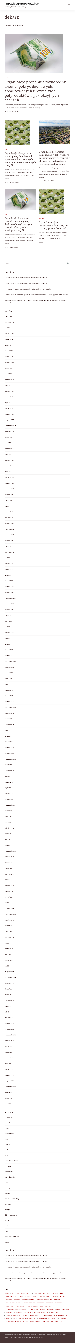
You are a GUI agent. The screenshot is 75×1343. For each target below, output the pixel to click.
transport (8, 1220)
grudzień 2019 (9, 701)
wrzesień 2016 (9, 857)
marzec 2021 (9, 638)
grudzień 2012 (9, 1075)
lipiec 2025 (8, 374)
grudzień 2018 (9, 747)
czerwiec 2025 (9, 379)
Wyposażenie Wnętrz (12, 1237)
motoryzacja (9, 1172)
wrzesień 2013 (9, 1040)
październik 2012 (10, 1086)
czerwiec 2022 (9, 552)
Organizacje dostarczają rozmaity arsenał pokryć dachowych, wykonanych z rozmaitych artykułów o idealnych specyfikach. (19, 224)
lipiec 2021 (8, 615)
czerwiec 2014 (9, 1000)
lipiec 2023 (8, 500)
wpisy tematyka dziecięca (48, 1318)
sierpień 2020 (9, 673)
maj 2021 (8, 627)
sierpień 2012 (9, 1098)
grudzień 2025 (9, 356)
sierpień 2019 (9, 719)
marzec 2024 (9, 466)
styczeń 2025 (9, 408)
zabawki (63, 1318)
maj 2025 (8, 385)
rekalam (65, 1309)
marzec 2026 (9, 339)
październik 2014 (10, 977)
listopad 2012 (9, 1081)
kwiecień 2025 (9, 391)
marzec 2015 (9, 948)
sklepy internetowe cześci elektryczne (37, 1315)
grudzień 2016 (9, 845)
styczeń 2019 (9, 742)
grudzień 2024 (9, 414)
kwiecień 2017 (9, 828)
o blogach (9, 1306)
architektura (9, 1117)
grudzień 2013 (9, 1023)
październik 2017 (10, 805)
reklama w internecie (14, 1312)
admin (7, 111)
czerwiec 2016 (9, 874)
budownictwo (9, 1134)
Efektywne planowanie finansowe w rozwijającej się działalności (26, 277)
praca (7, 1182)
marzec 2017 (9, 834)
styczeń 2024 (9, 477)
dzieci (62, 1296)
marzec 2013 (9, 1058)
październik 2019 (10, 707)
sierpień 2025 (9, 368)
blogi (49, 1293)
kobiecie (9, 1300)
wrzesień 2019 (9, 713)
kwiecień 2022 (9, 563)
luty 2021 (8, 644)
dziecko (7, 1144)
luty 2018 (8, 788)
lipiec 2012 (8, 1104)
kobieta (17, 1300)
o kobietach (20, 1306)
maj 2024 (8, 454)
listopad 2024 (9, 420)
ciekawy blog (44, 1296)
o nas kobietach (32, 1306)
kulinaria (8, 1166)
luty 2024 (8, 471)
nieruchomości (10, 1177)
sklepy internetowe (11, 1215)
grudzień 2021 (9, 586)
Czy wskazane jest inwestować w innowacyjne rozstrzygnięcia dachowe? (53, 225)
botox (35, 1296)
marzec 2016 (9, 891)
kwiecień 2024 (9, 460)
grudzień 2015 (9, 902)
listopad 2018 (9, 753)
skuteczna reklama (61, 1315)
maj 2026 (8, 328)
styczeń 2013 (9, 1069)
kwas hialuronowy (13, 1303)
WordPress (39, 1337)
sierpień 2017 (9, 811)
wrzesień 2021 (9, 604)
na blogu (58, 1303)
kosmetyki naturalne (12, 1161)
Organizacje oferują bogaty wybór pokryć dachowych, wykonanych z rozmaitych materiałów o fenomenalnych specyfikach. (20, 159)
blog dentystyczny (24, 1293)
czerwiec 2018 (9, 770)
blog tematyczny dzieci (14, 1296)
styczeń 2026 (9, 351)
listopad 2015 (9, 908)
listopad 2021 (9, 592)
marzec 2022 (9, 569)
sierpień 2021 (9, 609)
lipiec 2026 (8, 316)
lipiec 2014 (8, 994)
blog (13, 1293)
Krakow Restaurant (44, 1300)
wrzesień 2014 (9, 983)
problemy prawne (53, 1309)
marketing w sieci (28, 1303)
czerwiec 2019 (9, 724)
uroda (7, 1226)
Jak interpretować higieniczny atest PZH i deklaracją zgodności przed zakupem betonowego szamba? (36, 302)
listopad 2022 (9, 523)
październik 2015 (10, 914)
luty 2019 (8, 736)
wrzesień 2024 (9, 431)
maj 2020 (8, 684)
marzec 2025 (9, 397)
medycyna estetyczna (45, 1303)
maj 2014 (8, 1006)
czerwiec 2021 (9, 621)
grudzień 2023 (9, 483)
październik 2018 (10, 759)
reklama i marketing (12, 1199)
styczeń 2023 (9, 517)
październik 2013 (10, 1035)
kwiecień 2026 (9, 333)
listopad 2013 (9, 1029)
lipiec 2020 (8, 678)
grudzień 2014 (9, 966)
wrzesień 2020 (9, 667)
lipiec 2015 (8, 931)
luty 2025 (8, 402)
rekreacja (8, 1204)
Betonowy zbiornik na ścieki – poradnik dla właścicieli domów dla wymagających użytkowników (36, 294)
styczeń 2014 (9, 1017)
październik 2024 (10, 425)
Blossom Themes (19, 1337)
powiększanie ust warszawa (16, 1309)
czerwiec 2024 (9, 448)
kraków (57, 1300)
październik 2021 (10, 598)
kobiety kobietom (28, 1300)
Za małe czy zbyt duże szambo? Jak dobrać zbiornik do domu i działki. (28, 289)
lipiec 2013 (8, 1052)
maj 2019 (8, 730)
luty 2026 (8, 345)
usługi (7, 77)
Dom (6, 1139)
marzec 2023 (9, 512)
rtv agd (7, 1210)
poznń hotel (33, 1309)
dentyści (55, 1296)
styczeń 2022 (9, 581)
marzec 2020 (9, 690)
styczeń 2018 (9, 793)
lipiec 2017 (8, 816)
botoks (27, 1296)
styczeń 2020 (9, 696)
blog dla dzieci (39, 1293)
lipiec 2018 (8, 765)
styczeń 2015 (9, 960)
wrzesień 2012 (9, 1092)
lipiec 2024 (8, 443)
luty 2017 (8, 839)
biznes (41, 218)
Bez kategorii (9, 1123)
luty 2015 (8, 954)
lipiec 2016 (8, 868)
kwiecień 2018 (9, 776)
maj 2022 (8, 558)
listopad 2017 (9, 799)
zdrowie (7, 1242)
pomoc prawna (45, 1306)
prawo (42, 1309)
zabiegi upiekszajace (13, 1321)
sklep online (55, 1312)
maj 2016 (8, 879)
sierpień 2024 (9, 437)
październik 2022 (10, 529)
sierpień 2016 (9, 862)
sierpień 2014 (9, 989)
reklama (7, 1193)
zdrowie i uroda (57, 1321)
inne (6, 1155)
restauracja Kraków (40, 1312)
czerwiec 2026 (9, 322)
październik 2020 (10, 661)
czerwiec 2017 (9, 822)
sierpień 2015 (9, 925)
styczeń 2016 (9, 897)
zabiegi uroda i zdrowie (31, 1321)
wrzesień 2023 (9, 489)
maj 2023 (8, 506)
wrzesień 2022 (9, 535)
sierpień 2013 (9, 1046)
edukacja (8, 1150)
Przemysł (8, 1188)
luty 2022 (8, 575)
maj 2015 (8, 943)
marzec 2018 (9, 782)
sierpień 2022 (9, 540)
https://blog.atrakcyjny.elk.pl (22, 3)
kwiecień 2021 (9, 632)
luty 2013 (8, 1063)
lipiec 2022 (8, 546)
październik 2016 (10, 851)
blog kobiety (58, 1293)
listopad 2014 (9, 971)
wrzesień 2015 (9, 920)
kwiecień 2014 (9, 1012)
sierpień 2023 (9, 494)
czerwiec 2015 (9, 937)
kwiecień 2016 (9, 885)
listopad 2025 (9, 362)
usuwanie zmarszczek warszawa (24, 1318)
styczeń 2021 (9, 650)
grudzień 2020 (9, 655)
